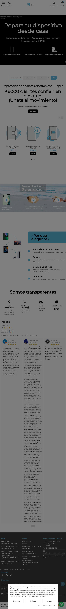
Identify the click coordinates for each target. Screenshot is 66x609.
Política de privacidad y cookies (47, 605)
